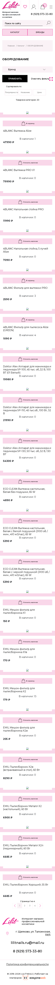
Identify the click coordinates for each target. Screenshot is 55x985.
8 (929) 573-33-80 (27, 951)
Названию (25, 92)
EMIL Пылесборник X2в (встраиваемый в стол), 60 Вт (21, 768)
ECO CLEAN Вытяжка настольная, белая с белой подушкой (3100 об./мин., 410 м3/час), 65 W (25, 531)
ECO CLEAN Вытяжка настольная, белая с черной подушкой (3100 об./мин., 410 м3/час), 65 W (26, 572)
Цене (39, 92)
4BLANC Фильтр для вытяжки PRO (25, 287)
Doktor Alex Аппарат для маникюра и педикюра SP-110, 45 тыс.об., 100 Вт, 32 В (27, 410)
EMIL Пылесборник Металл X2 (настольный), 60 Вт (22, 808)
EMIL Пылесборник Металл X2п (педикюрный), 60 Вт (23, 847)
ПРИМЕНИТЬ (15, 78)
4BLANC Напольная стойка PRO (23, 209)
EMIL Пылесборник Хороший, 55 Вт (25, 884)
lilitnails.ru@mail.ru (27, 943)
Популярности (11, 92)
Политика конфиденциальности (27, 964)
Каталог (14, 32)
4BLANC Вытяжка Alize (17, 130)
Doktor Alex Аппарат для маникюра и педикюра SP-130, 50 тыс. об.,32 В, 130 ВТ (27, 451)
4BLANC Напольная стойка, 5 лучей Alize (25, 250)
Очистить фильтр (40, 78)
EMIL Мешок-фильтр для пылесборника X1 (19, 611)
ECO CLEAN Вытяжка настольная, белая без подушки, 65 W (24, 490)
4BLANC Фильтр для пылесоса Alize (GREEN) (25, 329)
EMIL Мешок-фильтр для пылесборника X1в (19, 651)
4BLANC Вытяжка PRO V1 (19, 170)
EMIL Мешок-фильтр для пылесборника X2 (19, 690)
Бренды (40, 32)
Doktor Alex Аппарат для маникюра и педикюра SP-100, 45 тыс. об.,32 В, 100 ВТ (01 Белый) (27, 369)
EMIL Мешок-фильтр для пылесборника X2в (19, 729)
